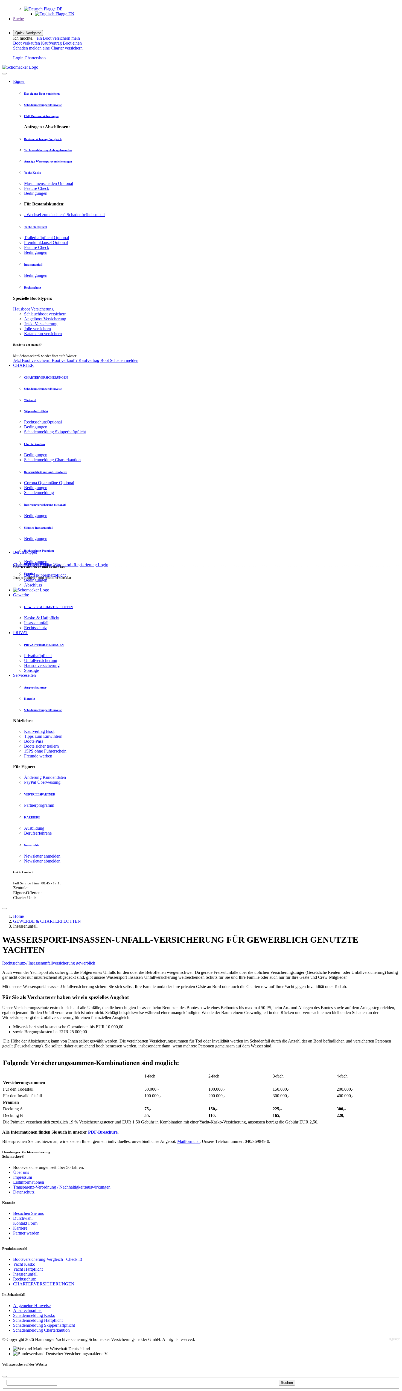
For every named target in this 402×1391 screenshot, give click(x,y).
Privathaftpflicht (38, 655)
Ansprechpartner (35, 687)
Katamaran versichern (43, 333)
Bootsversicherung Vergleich (43, 139)
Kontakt (29, 698)
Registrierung (86, 564)
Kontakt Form (25, 1223)
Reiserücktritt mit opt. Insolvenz (45, 472)
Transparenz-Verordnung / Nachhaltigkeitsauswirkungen (61, 1187)
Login (103, 564)
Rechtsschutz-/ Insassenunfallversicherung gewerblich (48, 963)
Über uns (21, 1172)
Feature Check (36, 188)
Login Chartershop (29, 58)
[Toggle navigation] (4, 908)
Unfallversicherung (40, 660)
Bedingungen (35, 193)
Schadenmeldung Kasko (34, 1315)
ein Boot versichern (54, 38)
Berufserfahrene (38, 833)
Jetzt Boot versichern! (32, 360)
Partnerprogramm (39, 805)
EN (70, 13)
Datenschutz (23, 1192)
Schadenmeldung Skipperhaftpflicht (55, 431)
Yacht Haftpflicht (35, 226)
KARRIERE (32, 817)
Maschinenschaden (48, 183)
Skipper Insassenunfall (38, 527)
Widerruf (30, 400)
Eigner (19, 81)
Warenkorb (63, 564)
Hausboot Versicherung (33, 309)
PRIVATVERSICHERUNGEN (44, 644)
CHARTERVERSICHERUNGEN (46, 377)
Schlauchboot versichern (45, 314)
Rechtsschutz (32, 287)
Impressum (22, 1177)
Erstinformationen (28, 1182)
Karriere (20, 1228)
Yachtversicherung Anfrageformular (48, 150)
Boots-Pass (33, 741)
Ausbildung (34, 828)
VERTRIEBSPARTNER (39, 794)
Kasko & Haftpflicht (41, 617)
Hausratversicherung (42, 665)
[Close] (4, 73)
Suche (18, 18)
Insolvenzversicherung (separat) (45, 504)
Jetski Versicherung (40, 323)
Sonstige (31, 670)
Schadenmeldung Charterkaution (52, 459)
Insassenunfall (33, 264)
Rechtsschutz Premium (39, 550)
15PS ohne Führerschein (45, 751)
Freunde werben (38, 756)
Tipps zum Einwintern (43, 736)
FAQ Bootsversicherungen (41, 116)
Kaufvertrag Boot (56, 43)
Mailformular (188, 1141)
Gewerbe (21, 595)
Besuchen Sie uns (28, 1213)
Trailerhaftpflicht (46, 237)
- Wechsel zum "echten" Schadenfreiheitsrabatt (64, 214)
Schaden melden (124, 360)
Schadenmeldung (39, 492)
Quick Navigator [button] (28, 33)
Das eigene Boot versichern (42, 93)
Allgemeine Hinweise (32, 1305)
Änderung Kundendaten (45, 777)
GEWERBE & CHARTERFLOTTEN (48, 607)
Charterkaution (34, 444)
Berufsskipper (25, 552)
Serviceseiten (24, 675)
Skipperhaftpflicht (36, 411)
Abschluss (33, 585)
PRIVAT (20, 632)
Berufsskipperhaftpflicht (45, 575)
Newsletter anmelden (42, 856)
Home (18, 916)
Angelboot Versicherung (45, 318)
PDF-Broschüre (103, 1132)
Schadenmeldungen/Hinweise (43, 104)
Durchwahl (23, 1218)
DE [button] (59, 9)
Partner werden (26, 1233)
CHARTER (23, 365)
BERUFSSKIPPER (36, 564)
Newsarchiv (31, 845)
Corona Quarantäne (49, 482)
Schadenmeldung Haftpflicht (38, 1320)
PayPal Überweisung (42, 782)
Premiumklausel (46, 242)
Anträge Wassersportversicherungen (48, 161)
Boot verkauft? (65, 360)
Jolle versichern (37, 328)
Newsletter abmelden (42, 861)
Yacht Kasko (32, 172)
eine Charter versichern (63, 48)
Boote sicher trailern (41, 746)
